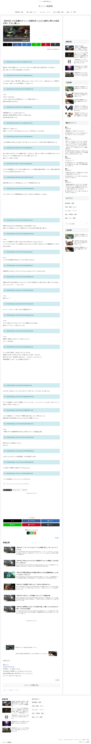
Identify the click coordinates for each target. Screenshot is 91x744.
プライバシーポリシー (68, 739)
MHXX (15, 489)
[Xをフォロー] (28, 533)
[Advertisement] (31, 54)
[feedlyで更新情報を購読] (31, 533)
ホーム (60, 739)
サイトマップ (78, 739)
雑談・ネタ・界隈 (8, 489)
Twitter (83, 739)
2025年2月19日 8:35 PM (8, 666)
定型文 (25, 489)
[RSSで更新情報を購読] (34, 533)
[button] (55, 44)
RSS (88, 739)
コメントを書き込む (31, 685)
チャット (20, 489)
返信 (58, 680)
